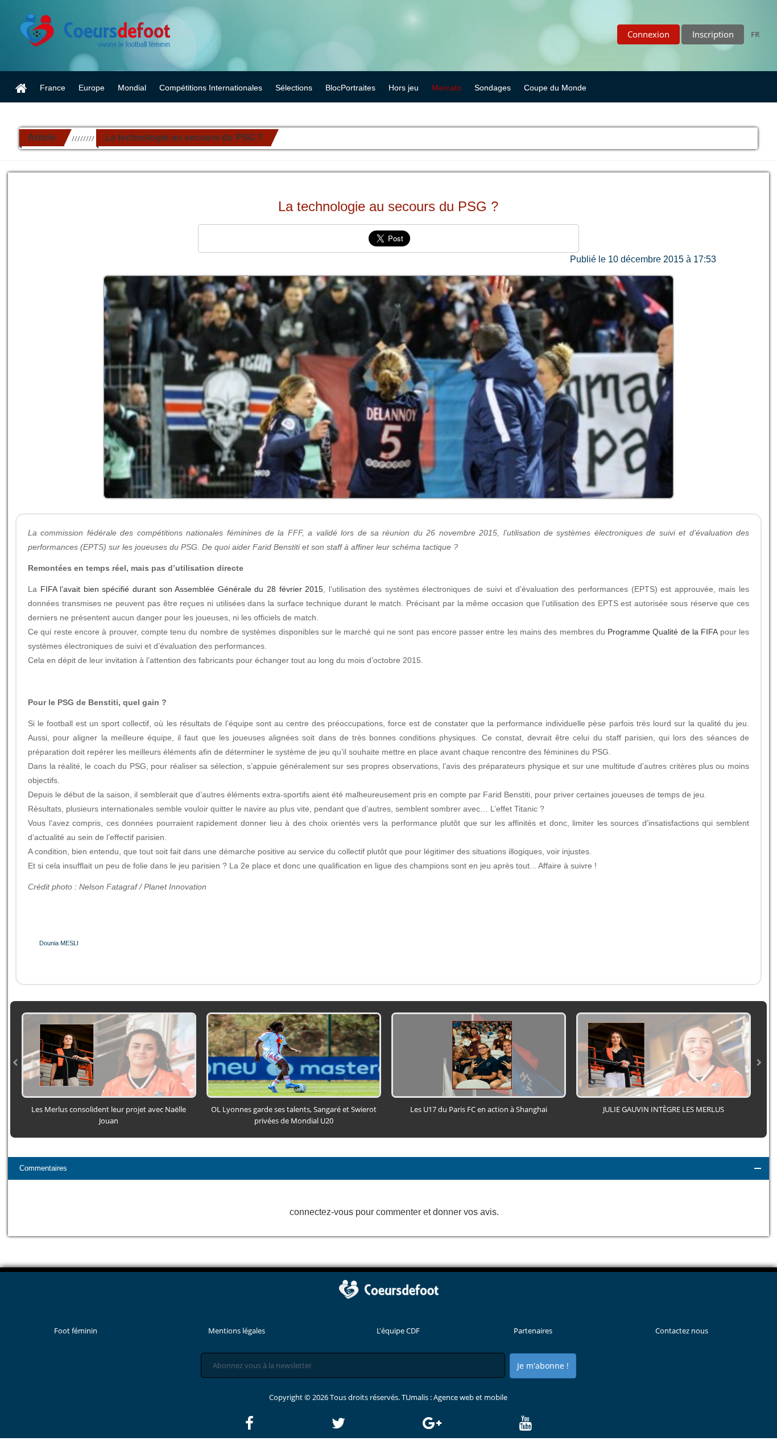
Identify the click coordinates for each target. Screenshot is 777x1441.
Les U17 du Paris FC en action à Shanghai (478, 1109)
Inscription (713, 34)
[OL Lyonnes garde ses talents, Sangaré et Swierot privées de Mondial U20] (293, 1054)
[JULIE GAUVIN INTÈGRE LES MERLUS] (663, 1054)
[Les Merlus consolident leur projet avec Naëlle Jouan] (109, 1054)
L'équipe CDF (398, 1330)
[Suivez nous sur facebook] (287, 1423)
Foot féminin (75, 1330)
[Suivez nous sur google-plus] (470, 1423)
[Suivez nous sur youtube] (525, 1423)
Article (42, 137)
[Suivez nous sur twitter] (376, 1423)
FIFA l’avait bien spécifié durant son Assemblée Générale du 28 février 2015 (181, 589)
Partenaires (533, 1330)
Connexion (648, 34)
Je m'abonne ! (543, 1365)
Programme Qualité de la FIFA (662, 631)
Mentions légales (236, 1330)
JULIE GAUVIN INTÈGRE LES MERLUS (663, 1109)
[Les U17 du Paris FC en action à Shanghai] (478, 1054)
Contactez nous (681, 1330)
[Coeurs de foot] (87, 27)
